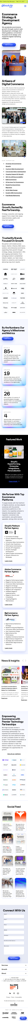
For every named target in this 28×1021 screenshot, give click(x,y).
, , (14, 980)
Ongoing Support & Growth (14, 174)
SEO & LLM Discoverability (14, 177)
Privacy (8, 997)
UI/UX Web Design (12, 190)
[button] (3, 455)
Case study (13, 481)
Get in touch (9, 44)
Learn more (7, 338)
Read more (4, 698)
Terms (12, 997)
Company (6, 935)
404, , (15, 979)
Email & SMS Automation (14, 193)
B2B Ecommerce (11, 179)
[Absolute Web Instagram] (14, 993)
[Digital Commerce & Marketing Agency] (9, 6)
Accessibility (18, 997)
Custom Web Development (15, 169)
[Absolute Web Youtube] (18, 993)
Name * (5, 914)
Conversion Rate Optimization (16, 171)
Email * (5, 919)
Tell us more (6, 946)
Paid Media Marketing (13, 195)
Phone (5, 924)
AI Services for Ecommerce (15, 182)
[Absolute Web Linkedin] (10, 993)
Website (5, 930)
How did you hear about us (9, 940)
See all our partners (14, 754)
